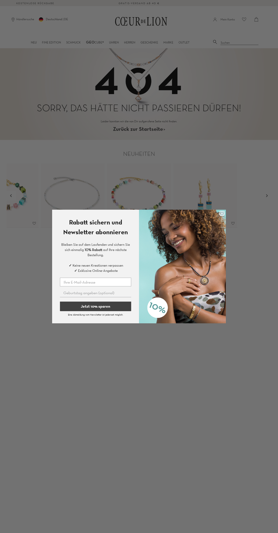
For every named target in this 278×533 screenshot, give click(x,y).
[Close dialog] (222, 213)
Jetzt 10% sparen (95, 306)
